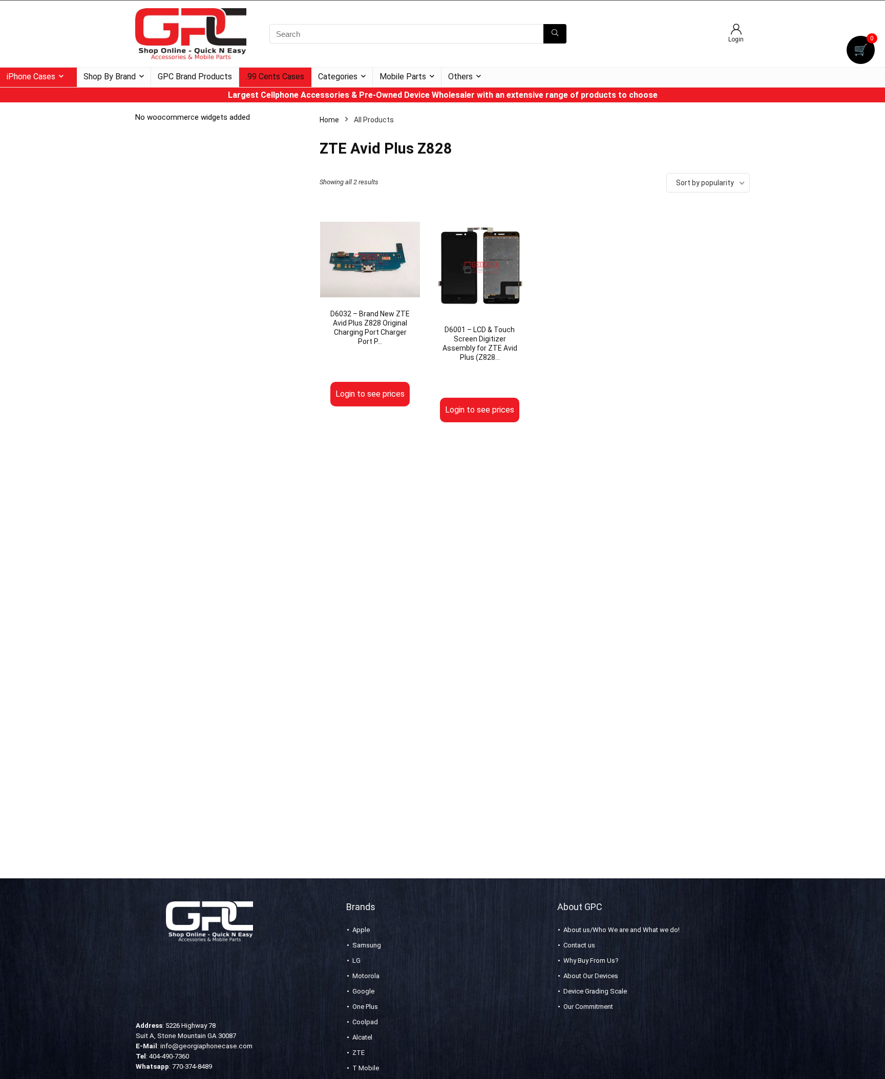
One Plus (365, 1006)
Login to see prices (370, 394)
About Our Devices (590, 976)
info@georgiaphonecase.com (206, 1046)
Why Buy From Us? (591, 960)
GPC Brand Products (195, 76)
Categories (337, 76)
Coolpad (365, 1022)
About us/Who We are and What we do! (621, 930)
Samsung (366, 945)
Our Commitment (588, 1006)
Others (460, 76)
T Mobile (365, 1068)
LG (356, 960)
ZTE (358, 1052)
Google (363, 991)
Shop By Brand (109, 76)
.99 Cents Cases (275, 76)
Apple (361, 930)
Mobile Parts (403, 76)
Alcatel (362, 1037)
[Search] (554, 34)
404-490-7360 (169, 1056)
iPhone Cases (31, 76)
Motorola (366, 976)
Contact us (579, 945)
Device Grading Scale (595, 991)
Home (329, 120)
